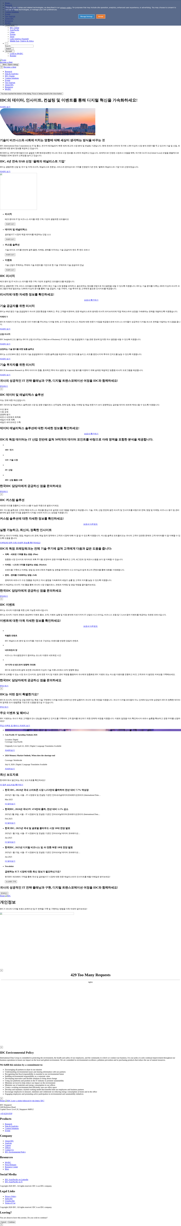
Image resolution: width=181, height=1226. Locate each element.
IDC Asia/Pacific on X (14, 1182)
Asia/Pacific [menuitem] (14, 30)
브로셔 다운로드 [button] (90, 524)
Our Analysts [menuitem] (10, 83)
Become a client (6, 62)
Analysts (8, 1143)
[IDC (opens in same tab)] (3, 60)
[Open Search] (6, 43)
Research (8, 1124)
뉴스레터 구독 (11, 881)
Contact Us (9, 1150)
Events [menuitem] (7, 80)
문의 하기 (4, 686)
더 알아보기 (10, 804)
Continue (11, 1222)
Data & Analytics (11, 1126)
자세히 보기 (5, 107)
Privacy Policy (10, 1196)
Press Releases (10, 1165)
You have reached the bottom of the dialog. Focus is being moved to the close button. (31, 94)
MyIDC (8, 1162)
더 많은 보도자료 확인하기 (11, 785)
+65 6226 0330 (6, 1113)
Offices (8, 1148)
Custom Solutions (12, 1128)
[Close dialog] (1, 67)
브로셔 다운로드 (90, 626)
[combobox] (22, 46)
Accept (100, 16)
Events (7, 1131)
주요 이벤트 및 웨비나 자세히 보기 (15, 726)
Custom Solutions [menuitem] (12, 78)
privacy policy (66, 8)
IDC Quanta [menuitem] (10, 76)
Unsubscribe (10, 1201)
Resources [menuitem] (9, 87)
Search (7, 46)
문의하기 (4, 386)
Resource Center (11, 1167)
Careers (8, 1145)
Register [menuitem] (13, 56)
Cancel (3, 1222)
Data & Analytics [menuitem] (11, 74)
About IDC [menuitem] (9, 85)
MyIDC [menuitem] (8, 89)
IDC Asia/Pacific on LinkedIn (16, 1180)
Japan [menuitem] (12, 37)
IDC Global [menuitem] (14, 28)
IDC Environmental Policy (15, 1152)
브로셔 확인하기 (91, 300)
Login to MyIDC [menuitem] (16, 54)
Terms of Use (10, 1203)
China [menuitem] (12, 32)
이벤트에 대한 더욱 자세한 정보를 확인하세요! (20, 543)
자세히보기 (10, 750)
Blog (7, 1169)
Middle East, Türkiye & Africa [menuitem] (22, 41)
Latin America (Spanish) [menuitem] (19, 39)
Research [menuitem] (8, 71)
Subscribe (9, 1199)
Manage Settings (86, 16)
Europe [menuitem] (13, 34)
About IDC (9, 1141)
